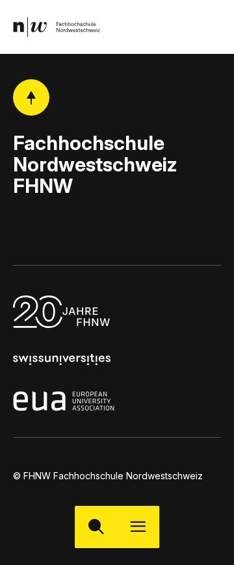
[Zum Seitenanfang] (31, 97)
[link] (56, 27)
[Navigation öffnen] (138, 527)
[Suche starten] (96, 527)
